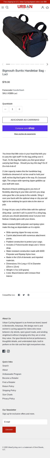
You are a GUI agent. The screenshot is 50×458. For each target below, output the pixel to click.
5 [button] (27, 64)
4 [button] (22, 64)
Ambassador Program (11, 374)
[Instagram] (8, 351)
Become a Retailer (10, 378)
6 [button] (32, 64)
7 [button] (37, 64)
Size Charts (7, 395)
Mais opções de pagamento (25, 134)
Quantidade (7, 104)
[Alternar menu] (2, 7)
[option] (25, 36)
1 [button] (8, 64)
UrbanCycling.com (14, 447)
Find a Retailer (8, 382)
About (5, 370)
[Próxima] (47, 64)
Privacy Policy (8, 399)
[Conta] (42, 7)
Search (5, 366)
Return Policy (8, 386)
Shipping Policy (9, 390)
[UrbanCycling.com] (25, 7)
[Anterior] (2, 64)
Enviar (9, 430)
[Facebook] (3, 351)
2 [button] (12, 64)
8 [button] (42, 64)
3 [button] (17, 64)
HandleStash (18, 90)
